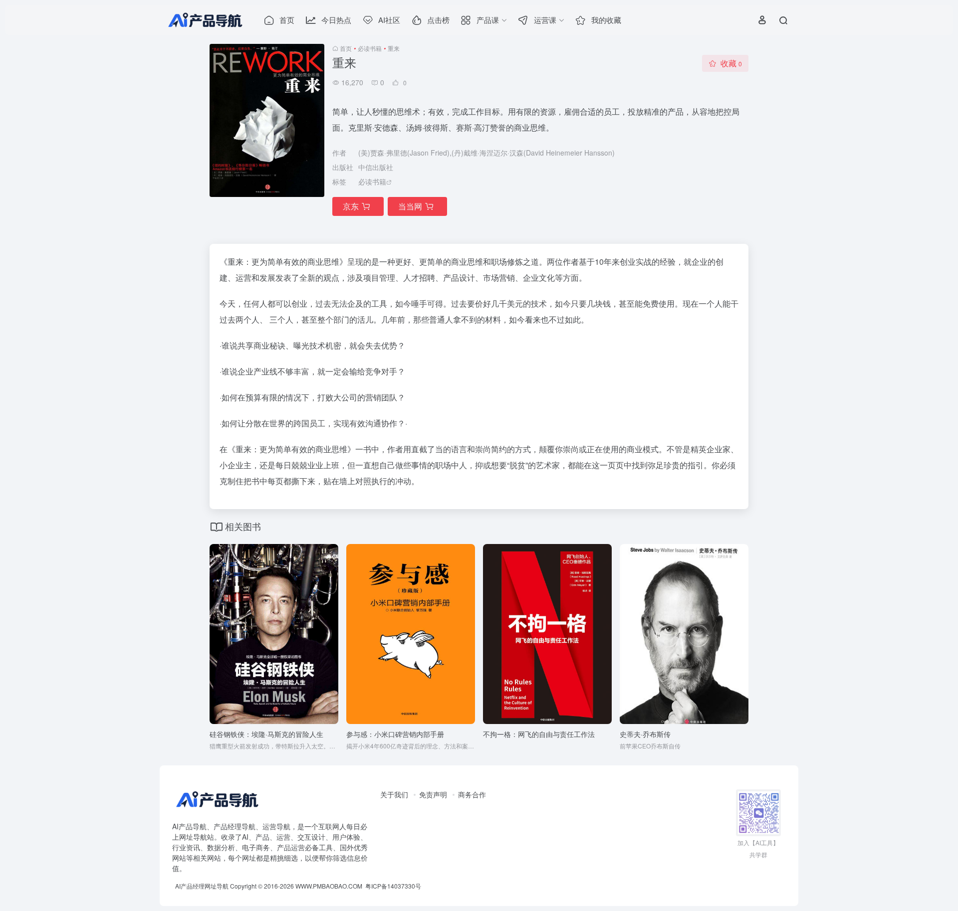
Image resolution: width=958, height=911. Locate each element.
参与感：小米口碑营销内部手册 (395, 734)
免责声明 (433, 794)
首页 (346, 48)
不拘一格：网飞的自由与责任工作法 (539, 734)
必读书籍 (370, 48)
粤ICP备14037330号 (393, 886)
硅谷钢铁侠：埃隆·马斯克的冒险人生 (266, 734)
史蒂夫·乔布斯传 (645, 734)
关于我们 (394, 794)
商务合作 (472, 794)
